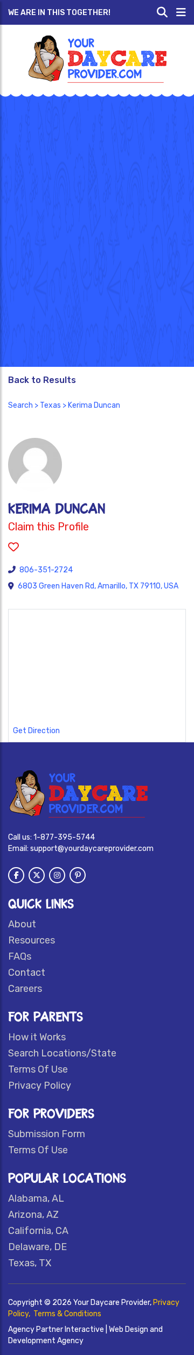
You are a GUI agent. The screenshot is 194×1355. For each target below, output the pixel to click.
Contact (26, 972)
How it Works (37, 1037)
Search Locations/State (62, 1053)
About (22, 924)
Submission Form (46, 1134)
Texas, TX (29, 1263)
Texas (50, 405)
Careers (25, 989)
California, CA (38, 1231)
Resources (31, 940)
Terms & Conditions (67, 1313)
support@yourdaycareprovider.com (92, 848)
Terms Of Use (38, 1069)
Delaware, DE (37, 1247)
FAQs (19, 956)
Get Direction (36, 730)
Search (20, 405)
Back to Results (42, 380)
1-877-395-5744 (64, 837)
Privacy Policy (39, 1085)
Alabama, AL (36, 1198)
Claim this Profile (48, 526)
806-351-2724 (46, 569)
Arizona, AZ (33, 1215)
